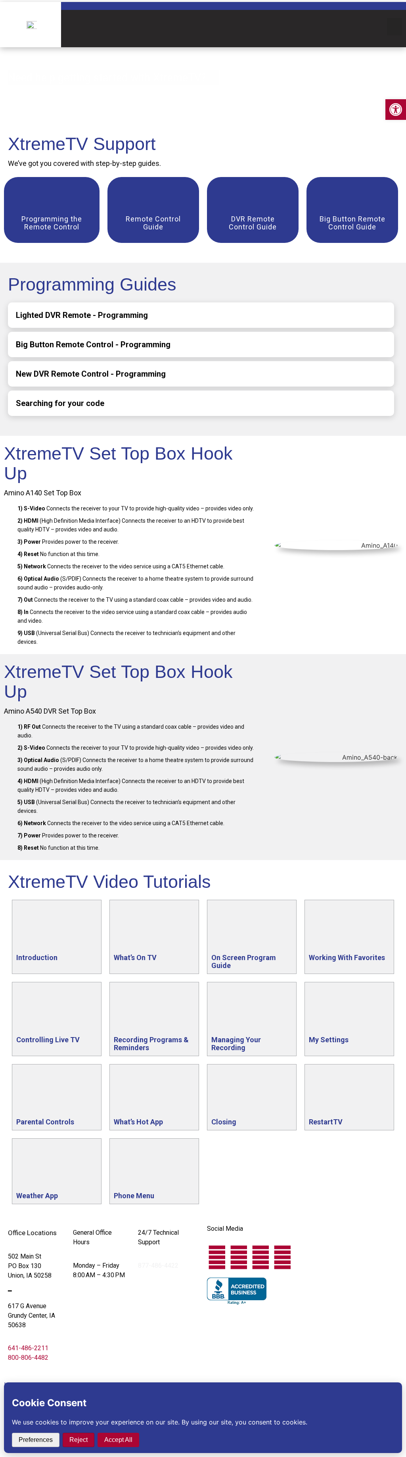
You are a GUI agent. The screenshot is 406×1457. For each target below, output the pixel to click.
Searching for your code (60, 403)
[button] (394, 26)
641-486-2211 (28, 1348)
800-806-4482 (28, 1357)
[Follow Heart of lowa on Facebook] (217, 1257)
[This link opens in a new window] (52, 199)
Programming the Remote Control (51, 223)
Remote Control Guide (153, 223)
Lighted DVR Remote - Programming (82, 315)
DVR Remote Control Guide (253, 223)
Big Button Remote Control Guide (352, 223)
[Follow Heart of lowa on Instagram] (260, 1257)
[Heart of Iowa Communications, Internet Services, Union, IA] (236, 1291)
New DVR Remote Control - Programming (91, 374)
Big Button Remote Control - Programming (93, 344)
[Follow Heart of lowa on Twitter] (239, 1257)
